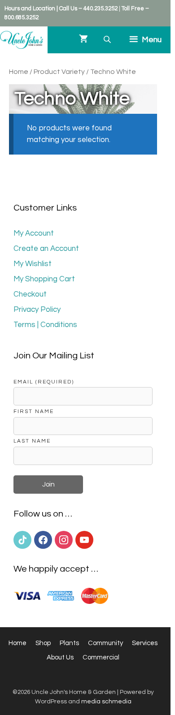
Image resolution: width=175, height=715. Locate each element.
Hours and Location (29, 8)
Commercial (101, 657)
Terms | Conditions (45, 325)
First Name (33, 411)
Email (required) (43, 381)
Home (18, 71)
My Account (33, 233)
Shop (43, 643)
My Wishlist (32, 264)
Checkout (30, 294)
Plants (69, 643)
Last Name (32, 441)
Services (145, 643)
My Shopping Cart (44, 279)
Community (105, 643)
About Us (60, 657)
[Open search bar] (108, 39)
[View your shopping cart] (83, 39)
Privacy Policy (37, 310)
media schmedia (106, 701)
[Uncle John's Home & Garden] (21, 39)
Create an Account (46, 249)
